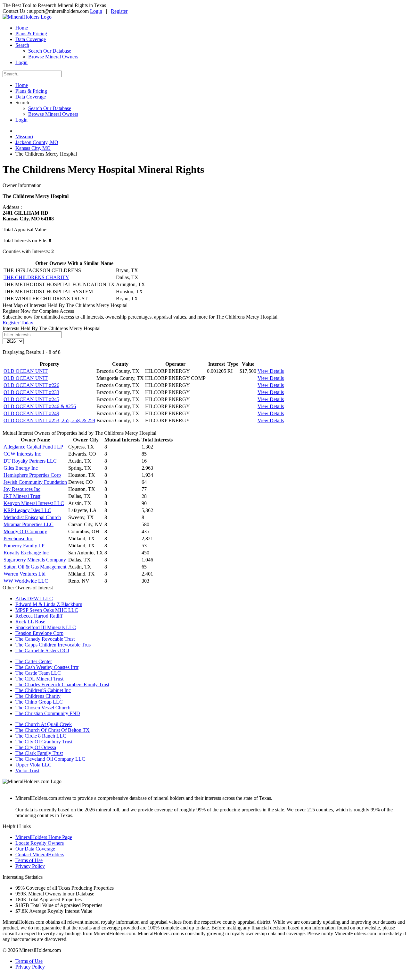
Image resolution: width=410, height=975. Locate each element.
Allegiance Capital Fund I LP (33, 446)
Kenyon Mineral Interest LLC (34, 503)
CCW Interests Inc (22, 454)
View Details (271, 371)
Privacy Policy (30, 866)
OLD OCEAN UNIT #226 (31, 385)
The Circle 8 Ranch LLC (40, 736)
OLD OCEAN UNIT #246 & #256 (40, 406)
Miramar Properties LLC (28, 524)
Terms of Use (29, 860)
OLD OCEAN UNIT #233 (31, 392)
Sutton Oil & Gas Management (35, 566)
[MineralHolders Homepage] (27, 17)
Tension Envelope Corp (39, 633)
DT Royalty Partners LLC (30, 461)
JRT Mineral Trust (22, 496)
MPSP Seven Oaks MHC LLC (46, 610)
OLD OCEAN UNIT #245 (31, 399)
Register (119, 11)
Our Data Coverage (35, 848)
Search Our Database (49, 51)
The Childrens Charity (38, 696)
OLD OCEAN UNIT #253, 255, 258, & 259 (49, 420)
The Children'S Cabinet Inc (43, 690)
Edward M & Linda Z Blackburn (48, 604)
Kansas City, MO (33, 148)
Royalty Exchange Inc (26, 552)
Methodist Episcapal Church (32, 517)
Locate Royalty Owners (39, 843)
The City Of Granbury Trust (43, 741)
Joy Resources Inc (22, 489)
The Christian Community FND (47, 713)
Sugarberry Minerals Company (35, 559)
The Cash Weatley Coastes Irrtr (46, 667)
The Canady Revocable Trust (45, 639)
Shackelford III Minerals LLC (45, 627)
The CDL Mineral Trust (39, 678)
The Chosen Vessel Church (42, 707)
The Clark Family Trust (39, 753)
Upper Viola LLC (33, 764)
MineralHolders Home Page (43, 837)
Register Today (18, 322)
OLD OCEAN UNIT (26, 371)
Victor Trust (27, 770)
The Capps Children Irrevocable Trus (53, 644)
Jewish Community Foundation (35, 482)
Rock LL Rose (30, 621)
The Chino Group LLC (39, 702)
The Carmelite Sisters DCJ (42, 650)
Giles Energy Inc (21, 468)
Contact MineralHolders (39, 854)
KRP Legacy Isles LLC (27, 510)
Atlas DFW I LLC (34, 598)
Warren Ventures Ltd (24, 574)
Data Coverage (30, 39)
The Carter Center (33, 661)
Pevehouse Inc (18, 538)
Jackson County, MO (36, 142)
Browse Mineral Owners (53, 56)
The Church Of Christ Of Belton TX (52, 730)
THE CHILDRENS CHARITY (36, 277)
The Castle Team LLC (38, 673)
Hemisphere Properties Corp (32, 475)
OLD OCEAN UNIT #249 (31, 413)
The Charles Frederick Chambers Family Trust (62, 684)
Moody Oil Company (25, 531)
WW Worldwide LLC (26, 581)
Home (21, 27)
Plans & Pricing (31, 33)
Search (22, 45)
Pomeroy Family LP (24, 545)
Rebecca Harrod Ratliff (38, 616)
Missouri (24, 136)
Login (96, 11)
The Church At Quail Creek (43, 724)
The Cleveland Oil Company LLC (50, 759)
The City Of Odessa (35, 747)
